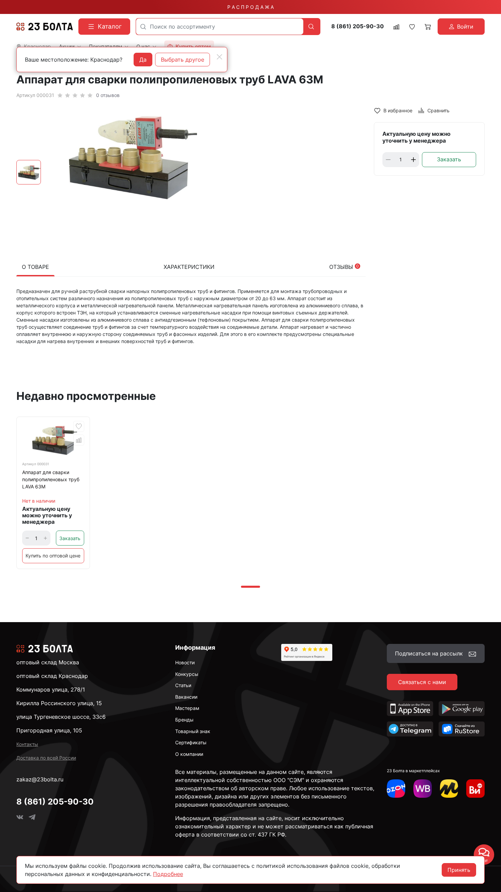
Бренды (184, 720)
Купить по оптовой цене (53, 555)
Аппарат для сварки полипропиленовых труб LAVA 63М (50, 479)
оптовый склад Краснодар (52, 675)
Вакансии (186, 697)
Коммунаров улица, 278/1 (50, 689)
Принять (458, 869)
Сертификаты (191, 742)
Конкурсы (186, 674)
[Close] (219, 57)
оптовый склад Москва (47, 662)
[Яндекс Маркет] (449, 788)
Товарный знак (192, 731)
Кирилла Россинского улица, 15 (59, 703)
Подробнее (168, 874)
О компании (189, 754)
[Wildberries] (422, 788)
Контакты (27, 744)
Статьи (183, 685)
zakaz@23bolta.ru (39, 779)
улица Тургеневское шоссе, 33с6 (61, 716)
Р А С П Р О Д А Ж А (250, 7)
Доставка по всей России (46, 758)
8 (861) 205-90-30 (357, 26)
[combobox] (219, 26)
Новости (185, 662)
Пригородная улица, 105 (49, 730)
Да (143, 59)
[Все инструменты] (475, 788)
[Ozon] (396, 788)
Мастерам (187, 708)
